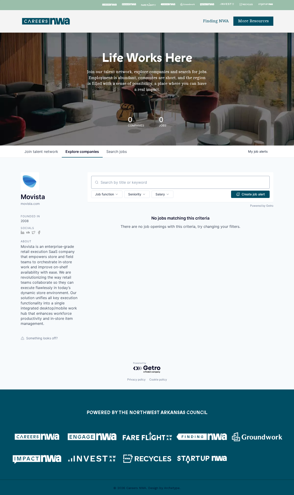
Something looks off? (42, 338)
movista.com (30, 204)
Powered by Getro (261, 205)
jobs (116, 151)
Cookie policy (158, 379)
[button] (106, 194)
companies (82, 151)
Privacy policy (136, 379)
